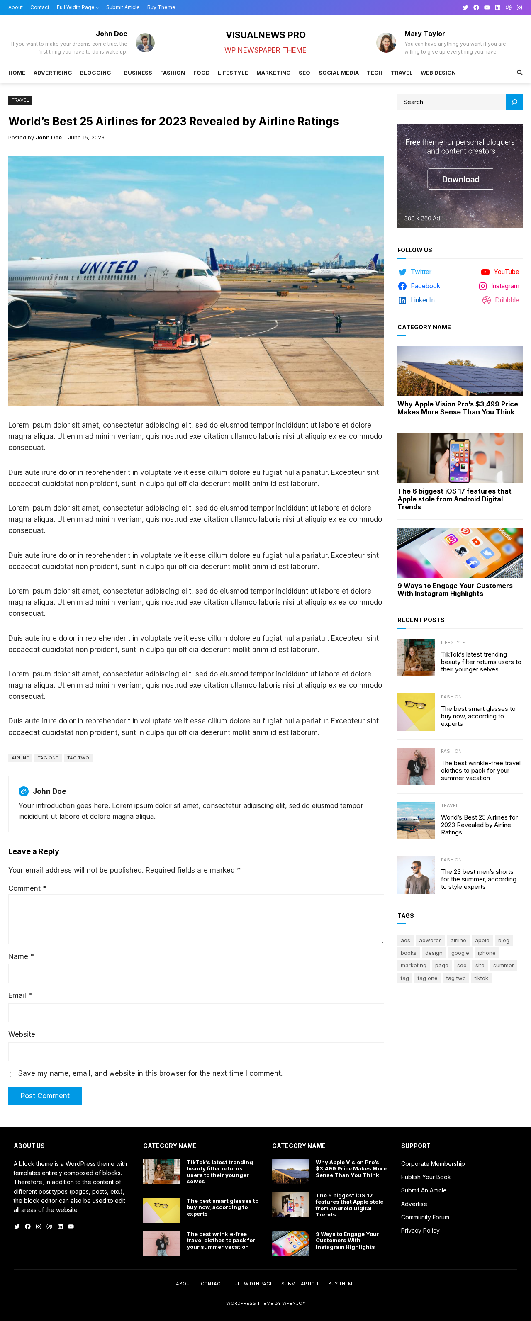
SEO (462, 965)
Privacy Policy (420, 1230)
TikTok (481, 978)
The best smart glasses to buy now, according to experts (478, 716)
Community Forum (425, 1217)
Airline (20, 758)
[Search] (514, 102)
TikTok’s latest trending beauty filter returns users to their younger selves (481, 662)
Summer (503, 965)
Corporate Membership (433, 1163)
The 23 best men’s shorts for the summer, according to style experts (478, 879)
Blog (503, 940)
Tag (405, 978)
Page (441, 965)
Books (409, 952)
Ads (405, 940)
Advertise (414, 1203)
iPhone (487, 952)
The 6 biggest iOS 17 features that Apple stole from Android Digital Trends (454, 499)
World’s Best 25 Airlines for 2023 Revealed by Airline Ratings (479, 825)
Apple (482, 940)
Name (21, 956)
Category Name (424, 327)
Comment (27, 888)
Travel (20, 100)
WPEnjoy (293, 1303)
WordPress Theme (249, 1303)
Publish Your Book (426, 1176)
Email (20, 995)
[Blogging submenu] (114, 72)
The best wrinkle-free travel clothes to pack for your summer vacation (481, 770)
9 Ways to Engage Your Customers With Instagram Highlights (455, 590)
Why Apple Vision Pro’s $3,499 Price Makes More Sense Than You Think (457, 408)
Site (480, 965)
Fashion (451, 697)
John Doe (49, 137)
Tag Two (78, 758)
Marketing (413, 965)
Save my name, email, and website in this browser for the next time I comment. (150, 1073)
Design (434, 952)
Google (460, 952)
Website (21, 1034)
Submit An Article (424, 1190)
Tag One (48, 758)
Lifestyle (453, 642)
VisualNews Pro (266, 34)
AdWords (430, 940)
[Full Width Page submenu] (97, 7)
